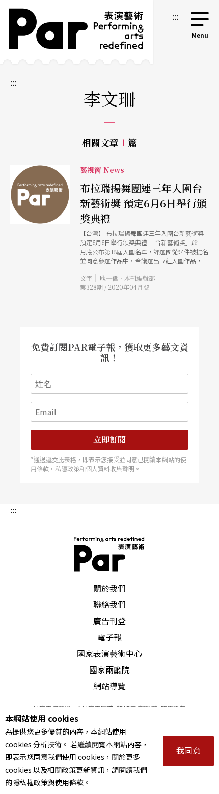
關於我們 (109, 588)
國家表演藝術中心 (109, 653)
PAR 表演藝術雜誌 (109, 554)
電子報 (109, 637)
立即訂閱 (109, 439)
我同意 (188, 750)
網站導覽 (109, 686)
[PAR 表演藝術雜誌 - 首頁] (76, 32)
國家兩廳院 (109, 669)
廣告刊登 (109, 621)
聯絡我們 (109, 604)
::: (175, 16)
